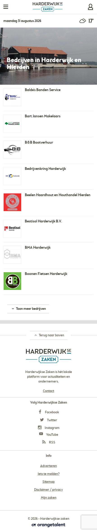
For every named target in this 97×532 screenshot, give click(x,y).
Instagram (52, 428)
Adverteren (48, 466)
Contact (48, 391)
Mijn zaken (90, 7)
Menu (5, 7)
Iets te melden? (49, 474)
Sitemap (48, 482)
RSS (51, 442)
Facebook (51, 412)
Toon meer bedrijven (30, 309)
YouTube (51, 435)
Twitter (51, 420)
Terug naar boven (51, 335)
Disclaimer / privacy (48, 490)
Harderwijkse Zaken (48, 7)
